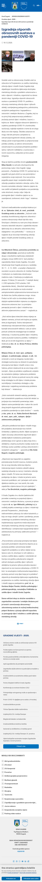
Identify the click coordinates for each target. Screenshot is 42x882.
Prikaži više (21, 746)
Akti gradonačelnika (12, 761)
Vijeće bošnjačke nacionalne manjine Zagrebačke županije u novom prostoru (19, 740)
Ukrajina (7, 791)
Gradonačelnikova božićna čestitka (15, 724)
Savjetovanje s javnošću (13, 799)
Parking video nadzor (12, 813)
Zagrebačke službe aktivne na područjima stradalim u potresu (21, 670)
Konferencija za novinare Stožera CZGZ (16, 688)
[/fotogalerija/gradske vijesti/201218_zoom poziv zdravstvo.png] (7, 56)
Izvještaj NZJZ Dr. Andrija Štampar (14, 714)
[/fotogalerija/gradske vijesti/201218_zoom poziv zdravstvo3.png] (29, 56)
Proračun (8, 772)
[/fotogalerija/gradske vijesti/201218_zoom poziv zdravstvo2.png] (18, 56)
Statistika (8, 787)
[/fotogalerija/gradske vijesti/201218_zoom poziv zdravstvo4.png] (7, 67)
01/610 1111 (20, 851)
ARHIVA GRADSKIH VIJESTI (21, 16)
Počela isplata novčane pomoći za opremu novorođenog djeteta (17, 651)
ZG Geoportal (9, 768)
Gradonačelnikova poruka (11, 704)
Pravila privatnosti (12, 873)
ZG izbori (8, 765)
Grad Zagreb (6, 16)
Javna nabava (10, 806)
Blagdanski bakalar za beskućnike (14, 719)
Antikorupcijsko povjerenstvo (15, 776)
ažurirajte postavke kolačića (28, 873)
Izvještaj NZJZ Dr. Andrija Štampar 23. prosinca (19, 734)
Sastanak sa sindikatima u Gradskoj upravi (17, 729)
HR (38, 5)
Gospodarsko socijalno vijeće (15, 810)
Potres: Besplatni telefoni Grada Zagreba (16, 683)
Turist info (8, 795)
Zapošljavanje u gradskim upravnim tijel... (20, 803)
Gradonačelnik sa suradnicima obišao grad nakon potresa (19, 677)
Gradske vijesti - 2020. (9, 19)
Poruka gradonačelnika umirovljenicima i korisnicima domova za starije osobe (20, 658)
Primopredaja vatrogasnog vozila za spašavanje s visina (19, 694)
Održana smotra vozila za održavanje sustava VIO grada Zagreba (20, 644)
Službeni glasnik (10, 780)
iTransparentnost (11, 784)
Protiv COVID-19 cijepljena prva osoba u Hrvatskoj (19, 699)
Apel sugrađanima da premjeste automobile (17, 664)
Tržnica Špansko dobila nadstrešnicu (15, 709)
